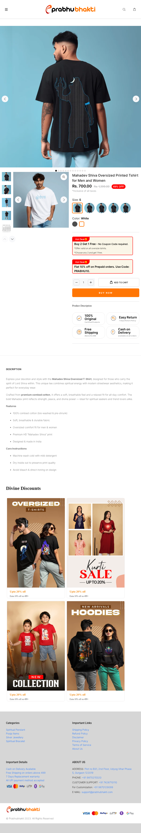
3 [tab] (61, 171)
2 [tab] (58, 171)
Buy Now (106, 293)
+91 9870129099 (103, 787)
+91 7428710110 (108, 782)
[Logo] (70, 9)
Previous (5, 99)
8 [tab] (73, 171)
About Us (77, 748)
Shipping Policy (80, 729)
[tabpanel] (70, 96)
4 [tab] (63, 171)
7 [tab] (70, 171)
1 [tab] (56, 171)
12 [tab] (82, 171)
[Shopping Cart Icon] (134, 9)
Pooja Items (12, 733)
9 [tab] (75, 171)
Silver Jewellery (14, 737)
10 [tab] (78, 171)
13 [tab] (85, 171)
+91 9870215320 (91, 777)
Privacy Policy (80, 741)
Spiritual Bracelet (15, 741)
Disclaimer (78, 737)
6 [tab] (68, 171)
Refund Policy (80, 733)
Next (136, 99)
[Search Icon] (124, 9)
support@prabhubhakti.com (97, 792)
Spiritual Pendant (15, 729)
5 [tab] (66, 171)
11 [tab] (80, 171)
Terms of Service (81, 744)
